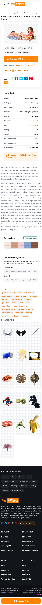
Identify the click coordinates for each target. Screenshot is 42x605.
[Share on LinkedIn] (26, 79)
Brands (5, 486)
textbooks (15, 316)
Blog (24, 566)
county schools (7, 312)
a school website (17, 303)
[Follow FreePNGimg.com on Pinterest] (9, 523)
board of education (20, 306)
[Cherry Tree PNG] (7, 447)
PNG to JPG (26, 537)
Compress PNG (27, 541)
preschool (5, 303)
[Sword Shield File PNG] (34, 378)
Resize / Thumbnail (24, 71)
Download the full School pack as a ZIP (22, 156)
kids (27, 303)
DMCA (3, 566)
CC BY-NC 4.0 (33, 121)
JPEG (31, 66)
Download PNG (22, 59)
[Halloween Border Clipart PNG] (34, 355)
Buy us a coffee (28, 523)
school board (6, 306)
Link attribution (9, 267)
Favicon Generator (29, 546)
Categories (5, 541)
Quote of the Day (7, 550)
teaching (29, 312)
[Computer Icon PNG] (7, 355)
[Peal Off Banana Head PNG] (34, 424)
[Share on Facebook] (16, 79)
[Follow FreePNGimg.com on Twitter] (6, 523)
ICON (9, 71)
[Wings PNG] (7, 333)
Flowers (5, 481)
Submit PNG (26, 579)
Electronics (24, 481)
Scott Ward (34, 125)
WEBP (20, 66)
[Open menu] (8, 3)
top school (17, 293)
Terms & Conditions (8, 579)
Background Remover (30, 550)
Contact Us (26, 574)
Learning (34, 103)
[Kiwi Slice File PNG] (21, 401)
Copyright (8, 588)
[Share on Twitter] (21, 79)
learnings (24, 316)
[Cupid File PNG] (21, 355)
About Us (25, 570)
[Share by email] (6, 83)
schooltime (19, 312)
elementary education (25, 309)
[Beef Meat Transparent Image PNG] (7, 424)
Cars (13, 477)
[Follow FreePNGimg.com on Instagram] (13, 523)
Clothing (14, 486)
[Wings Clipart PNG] (21, 333)
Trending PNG (6, 546)
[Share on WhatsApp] (11, 79)
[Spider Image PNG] (21, 424)
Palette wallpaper (30, 238)
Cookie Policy (6, 570)
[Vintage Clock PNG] (21, 378)
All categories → (17, 490)
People (21, 477)
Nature (14, 481)
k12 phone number (16, 299)
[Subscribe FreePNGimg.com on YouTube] (16, 523)
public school (7, 293)
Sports (34, 481)
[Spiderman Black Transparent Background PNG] (34, 401)
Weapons (24, 486)
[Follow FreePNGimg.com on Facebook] (2, 523)
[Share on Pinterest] (31, 79)
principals (33, 296)
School (27, 103)
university (5, 316)
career (4, 299)
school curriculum (21, 296)
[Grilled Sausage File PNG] (7, 378)
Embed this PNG (9, 276)
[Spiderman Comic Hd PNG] (7, 401)
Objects (5, 490)
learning (28, 299)
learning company (8, 309)
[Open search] (3, 3)
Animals (5, 477)
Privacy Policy (6, 574)
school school (7, 296)
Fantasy (33, 486)
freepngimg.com (32, 590)
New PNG (4, 537)
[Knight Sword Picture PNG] (34, 333)
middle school (29, 293)
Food (29, 477)
